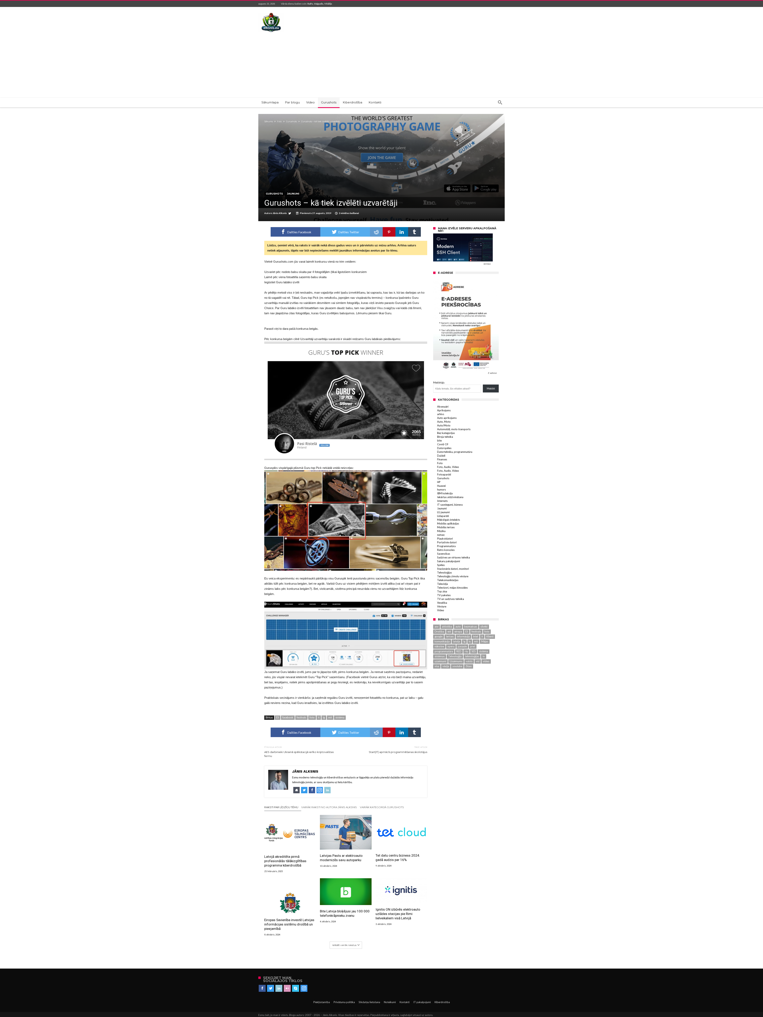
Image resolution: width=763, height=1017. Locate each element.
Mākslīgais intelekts (448, 519)
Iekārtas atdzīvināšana (450, 497)
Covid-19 (442, 444)
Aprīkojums (444, 410)
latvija (456, 641)
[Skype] (295, 988)
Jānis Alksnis (280, 213)
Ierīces (450, 636)
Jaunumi (293, 193)
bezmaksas (470, 626)
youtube (457, 666)
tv (483, 656)
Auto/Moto (443, 425)
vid (477, 661)
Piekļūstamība (321, 1002)
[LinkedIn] (278, 988)
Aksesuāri (442, 406)
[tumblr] (414, 232)
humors (441, 489)
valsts (469, 661)
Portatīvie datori (447, 542)
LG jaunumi (443, 512)
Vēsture (441, 606)
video (486, 661)
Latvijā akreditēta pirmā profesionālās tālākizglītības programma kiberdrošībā (285, 861)
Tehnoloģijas (444, 572)
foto (312, 717)
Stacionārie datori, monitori (453, 568)
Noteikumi (390, 1002)
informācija (463, 636)
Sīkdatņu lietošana (369, 1002)
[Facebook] (262, 988)
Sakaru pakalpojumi (448, 561)
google (439, 636)
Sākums (268, 121)
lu (470, 641)
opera (450, 646)
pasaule (462, 646)
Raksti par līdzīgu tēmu (281, 807)
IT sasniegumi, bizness (450, 504)
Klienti (490, 636)
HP (439, 482)
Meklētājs (438, 382)
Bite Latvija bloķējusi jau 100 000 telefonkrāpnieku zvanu (345, 913)
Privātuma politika (344, 1002)
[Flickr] (287, 988)
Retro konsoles (446, 549)
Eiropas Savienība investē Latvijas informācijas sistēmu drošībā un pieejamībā (289, 924)
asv (437, 626)
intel (475, 636)
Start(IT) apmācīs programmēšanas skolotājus (398, 749)
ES (277, 717)
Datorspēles (444, 448)
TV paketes (444, 595)
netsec (441, 534)
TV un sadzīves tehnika (450, 599)
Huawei (441, 485)
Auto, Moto (444, 421)
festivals (301, 717)
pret (472, 646)
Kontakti (405, 1002)
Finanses (442, 459)
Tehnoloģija (455, 656)
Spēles (441, 565)
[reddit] (376, 232)
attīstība (447, 626)
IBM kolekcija (445, 493)
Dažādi (441, 455)
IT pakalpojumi (422, 1002)
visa (437, 666)
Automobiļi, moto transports (454, 429)
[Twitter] (270, 988)
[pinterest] (389, 232)
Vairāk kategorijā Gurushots (382, 807)
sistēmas (440, 656)
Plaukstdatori (445, 538)
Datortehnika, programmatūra (454, 451)
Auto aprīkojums (447, 417)
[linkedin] (401, 232)
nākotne (439, 646)
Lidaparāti (443, 516)
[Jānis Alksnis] (271, 13)
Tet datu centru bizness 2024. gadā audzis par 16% (398, 857)
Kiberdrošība (442, 1002)
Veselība (442, 602)
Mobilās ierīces (446, 527)
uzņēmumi (440, 661)
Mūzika (441, 531)
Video (440, 610)
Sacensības (443, 553)
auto (458, 626)
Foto (279, 121)
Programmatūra (446, 546)
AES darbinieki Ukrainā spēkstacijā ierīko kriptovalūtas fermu (299, 751)
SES (474, 651)
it (319, 717)
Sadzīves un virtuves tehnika (453, 557)
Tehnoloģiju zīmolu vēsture (452, 576)
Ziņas (469, 666)
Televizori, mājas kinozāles (452, 587)
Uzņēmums (456, 661)
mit (330, 717)
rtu (466, 651)
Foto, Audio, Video (448, 466)
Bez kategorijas (446, 433)
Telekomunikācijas (447, 580)
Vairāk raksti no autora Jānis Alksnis (329, 807)
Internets (442, 500)
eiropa (458, 631)
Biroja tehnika (445, 436)
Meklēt (491, 388)
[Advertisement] (381, 67)
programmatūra (444, 651)
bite (439, 440)
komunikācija (442, 641)
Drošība (439, 631)
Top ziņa (442, 591)
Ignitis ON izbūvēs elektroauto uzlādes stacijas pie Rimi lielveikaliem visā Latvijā (398, 913)
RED (458, 651)
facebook (287, 717)
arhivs (440, 414)
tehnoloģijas (472, 656)
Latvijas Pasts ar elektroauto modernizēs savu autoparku (341, 858)
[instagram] (303, 988)
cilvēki (484, 626)
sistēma (339, 717)
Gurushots (291, 121)
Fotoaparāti (444, 474)
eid (449, 631)
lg (324, 717)
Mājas (484, 641)
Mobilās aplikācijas (448, 523)
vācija (446, 666)
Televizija (442, 583)
